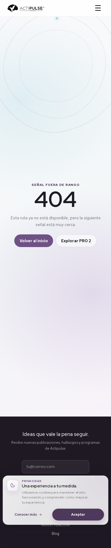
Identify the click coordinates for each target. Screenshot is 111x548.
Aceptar (78, 514)
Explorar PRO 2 (76, 240)
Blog (55, 533)
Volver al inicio (34, 240)
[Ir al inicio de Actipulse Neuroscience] (26, 8)
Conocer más (26, 514)
